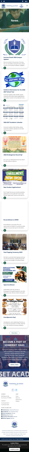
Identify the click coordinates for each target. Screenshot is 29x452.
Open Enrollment (9, 285)
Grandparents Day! (10, 317)
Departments (19, 399)
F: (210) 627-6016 (5, 404)
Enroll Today (14, 364)
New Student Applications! (12, 187)
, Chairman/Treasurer (10, 410)
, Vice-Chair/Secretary (10, 411)
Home (17, 396)
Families (17, 401)
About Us (18, 398)
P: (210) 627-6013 (5, 403)
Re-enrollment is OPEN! (11, 220)
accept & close (14, 449)
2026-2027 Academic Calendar (13, 122)
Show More (14, 333)
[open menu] (27, 5)
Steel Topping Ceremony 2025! (13, 252)
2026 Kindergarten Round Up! (13, 155)
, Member (8, 413)
